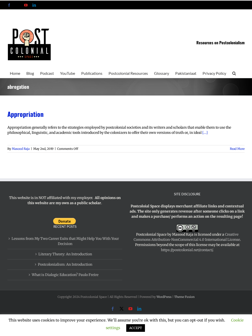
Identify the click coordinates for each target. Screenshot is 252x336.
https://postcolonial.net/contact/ (187, 250)
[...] (205, 132)
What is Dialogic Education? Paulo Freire (65, 275)
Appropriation (25, 114)
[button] (234, 73)
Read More (237, 149)
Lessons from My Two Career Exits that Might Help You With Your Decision (65, 241)
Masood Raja (21, 149)
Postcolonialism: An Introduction (65, 264)
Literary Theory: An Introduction (65, 254)
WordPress (164, 297)
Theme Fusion (184, 297)
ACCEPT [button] (135, 328)
